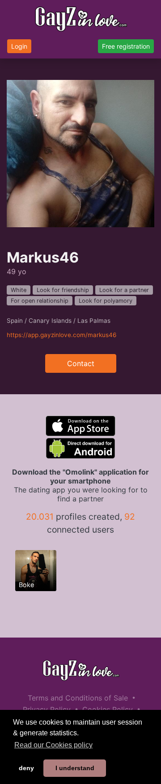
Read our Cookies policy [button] (53, 745)
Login (19, 46)
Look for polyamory (105, 300)
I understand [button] (74, 767)
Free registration (126, 46)
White (18, 290)
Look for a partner (124, 290)
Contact (80, 363)
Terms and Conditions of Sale (78, 697)
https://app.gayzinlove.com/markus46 (61, 334)
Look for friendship (63, 290)
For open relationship (39, 300)
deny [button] (26, 767)
